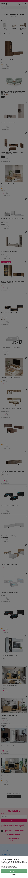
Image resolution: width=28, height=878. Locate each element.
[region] (14, 867)
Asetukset (14, 874)
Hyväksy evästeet (14, 871)
